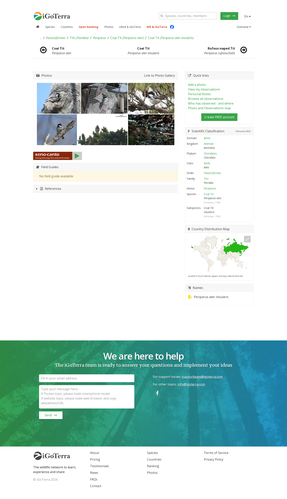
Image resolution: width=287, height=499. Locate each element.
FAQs (93, 479)
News (94, 473)
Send (48, 415)
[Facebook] (172, 27)
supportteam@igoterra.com (202, 377)
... (41, 38)
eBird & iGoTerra (130, 27)
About (94, 453)
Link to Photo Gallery (159, 75)
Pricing (95, 459)
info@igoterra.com (191, 384)
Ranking (153, 466)
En (246, 16)
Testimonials (99, 466)
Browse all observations (205, 99)
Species (50, 27)
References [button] (53, 188)
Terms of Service (216, 453)
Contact (95, 486)
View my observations (204, 89)
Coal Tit (127, 38)
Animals (209, 144)
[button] (41, 38)
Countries (67, 27)
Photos (108, 27)
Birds (207, 163)
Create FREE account (219, 117)
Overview (243, 27)
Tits (79, 38)
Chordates (210, 153)
